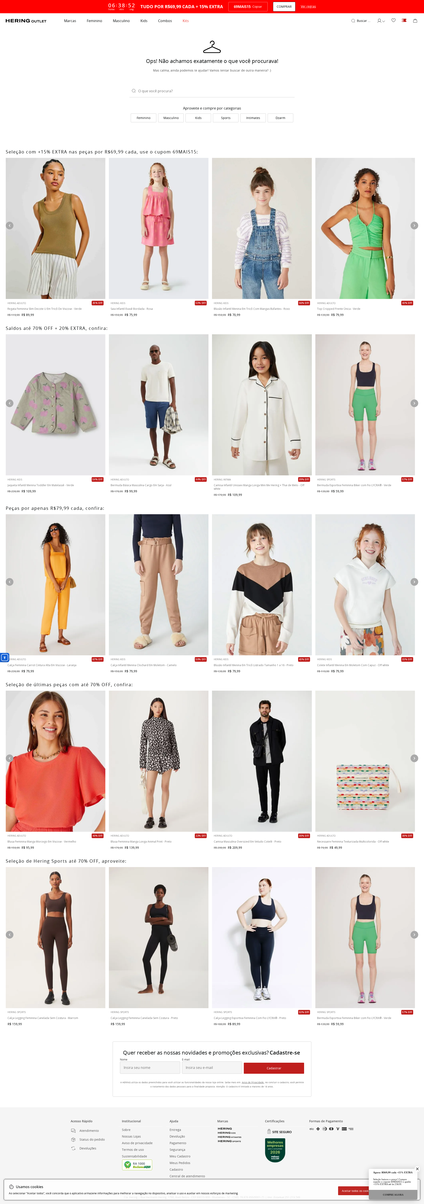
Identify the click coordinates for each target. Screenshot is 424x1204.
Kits (186, 20)
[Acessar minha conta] (381, 20)
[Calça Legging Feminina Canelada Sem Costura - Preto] (158, 937)
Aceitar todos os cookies (357, 1191)
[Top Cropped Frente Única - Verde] (365, 228)
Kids (144, 20)
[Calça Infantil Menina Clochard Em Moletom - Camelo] (158, 584)
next (414, 935)
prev (9, 935)
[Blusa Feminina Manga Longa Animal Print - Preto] (158, 761)
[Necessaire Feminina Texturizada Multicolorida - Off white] (365, 761)
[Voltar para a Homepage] (26, 21)
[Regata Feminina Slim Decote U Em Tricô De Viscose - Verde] (55, 228)
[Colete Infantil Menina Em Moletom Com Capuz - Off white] (365, 584)
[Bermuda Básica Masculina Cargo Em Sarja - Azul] (158, 404)
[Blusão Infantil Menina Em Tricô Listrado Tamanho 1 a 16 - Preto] (262, 584)
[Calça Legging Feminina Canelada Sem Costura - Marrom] (55, 937)
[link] (393, 21)
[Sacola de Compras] (415, 20)
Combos (165, 20)
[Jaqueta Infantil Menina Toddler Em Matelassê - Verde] (55, 404)
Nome (124, 1059)
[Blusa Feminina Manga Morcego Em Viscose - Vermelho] (55, 761)
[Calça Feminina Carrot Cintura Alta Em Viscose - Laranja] (55, 584)
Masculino (121, 20)
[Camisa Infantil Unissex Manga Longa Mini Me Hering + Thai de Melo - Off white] (262, 404)
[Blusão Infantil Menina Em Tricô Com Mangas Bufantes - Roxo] (262, 228)
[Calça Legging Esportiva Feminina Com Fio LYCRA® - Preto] (262, 937)
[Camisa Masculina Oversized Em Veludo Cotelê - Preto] (262, 761)
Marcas (70, 20)
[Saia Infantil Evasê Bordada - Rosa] (158, 228)
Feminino (94, 20)
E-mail (186, 1059)
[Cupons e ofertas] (404, 20)
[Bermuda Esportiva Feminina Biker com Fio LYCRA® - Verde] (365, 937)
